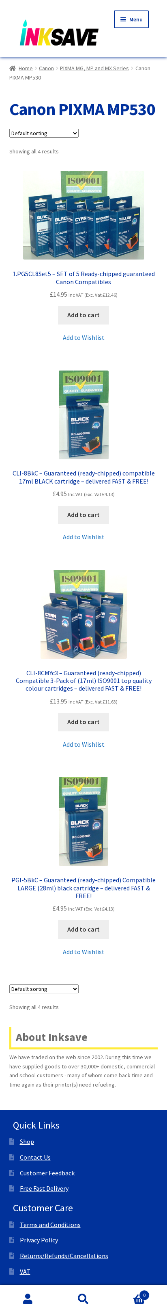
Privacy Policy (39, 1240)
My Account (28, 1299)
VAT (25, 1271)
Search (83, 1299)
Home (26, 68)
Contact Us (35, 1157)
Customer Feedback (47, 1173)
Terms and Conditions (50, 1225)
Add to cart (83, 315)
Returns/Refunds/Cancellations (64, 1256)
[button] (84, 338)
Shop (27, 1141)
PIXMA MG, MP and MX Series (94, 68)
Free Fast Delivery (44, 1188)
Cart (128, 1292)
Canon (46, 68)
